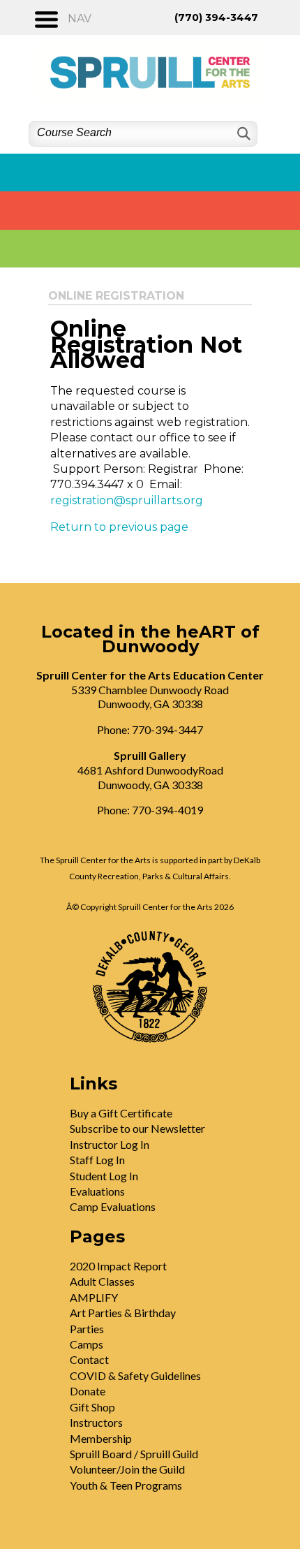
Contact (89, 1359)
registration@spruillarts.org (126, 500)
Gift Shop (92, 1407)
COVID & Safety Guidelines (135, 1375)
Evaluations (97, 1191)
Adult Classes (102, 1281)
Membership (101, 1438)
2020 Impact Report (118, 1265)
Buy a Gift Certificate (121, 1112)
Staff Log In (97, 1159)
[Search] (242, 133)
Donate (87, 1390)
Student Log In (104, 1175)
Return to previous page (119, 527)
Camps (86, 1344)
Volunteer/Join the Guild (127, 1469)
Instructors (96, 1422)
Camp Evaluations (113, 1206)
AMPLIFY (94, 1297)
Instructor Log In (109, 1144)
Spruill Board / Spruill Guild (134, 1453)
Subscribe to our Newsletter (137, 1128)
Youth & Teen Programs (126, 1485)
